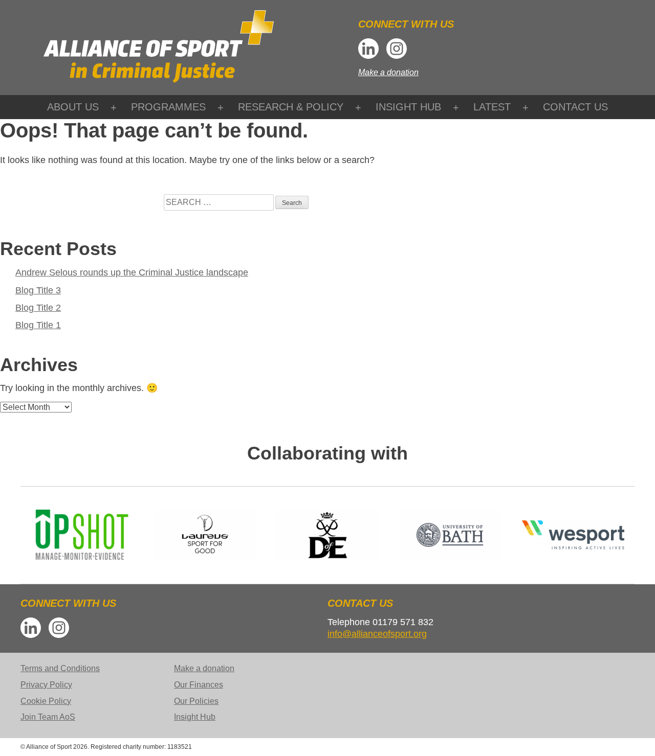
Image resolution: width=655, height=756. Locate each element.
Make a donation (388, 72)
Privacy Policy (46, 684)
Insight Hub (408, 106)
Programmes (168, 106)
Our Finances (198, 684)
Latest (492, 106)
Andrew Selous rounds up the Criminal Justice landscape (131, 272)
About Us (73, 106)
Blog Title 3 (38, 290)
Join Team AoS (47, 717)
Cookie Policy (45, 701)
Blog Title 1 (38, 325)
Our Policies (196, 701)
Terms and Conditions (60, 668)
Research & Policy (290, 106)
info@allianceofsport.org (377, 634)
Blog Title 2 (38, 308)
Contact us (575, 106)
